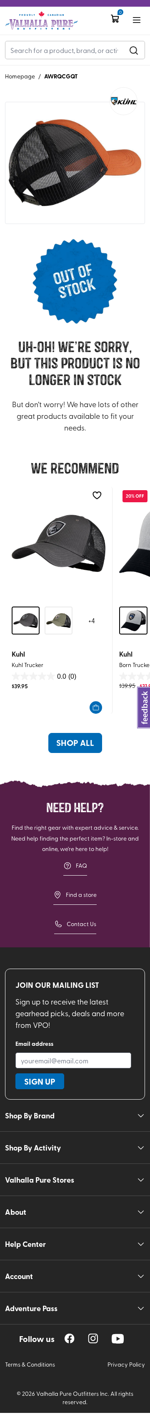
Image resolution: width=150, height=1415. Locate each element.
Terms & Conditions (30, 1364)
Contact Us (81, 924)
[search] (134, 50)
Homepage (20, 76)
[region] (69, 1338)
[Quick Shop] (96, 707)
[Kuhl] (123, 101)
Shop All (75, 742)
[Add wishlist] (97, 495)
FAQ (81, 865)
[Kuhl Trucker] (58, 543)
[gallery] (75, 163)
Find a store (81, 895)
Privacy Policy (126, 1364)
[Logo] (41, 20)
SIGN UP (39, 1081)
